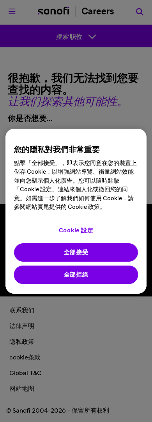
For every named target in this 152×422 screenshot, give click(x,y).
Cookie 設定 (76, 230)
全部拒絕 (76, 275)
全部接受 (76, 252)
